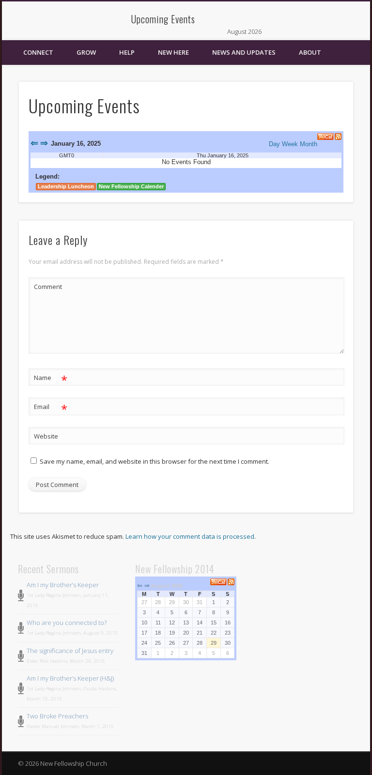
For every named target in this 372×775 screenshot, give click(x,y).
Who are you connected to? (67, 622)
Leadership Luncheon (66, 186)
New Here (173, 52)
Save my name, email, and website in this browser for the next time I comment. (154, 461)
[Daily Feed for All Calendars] (338, 136)
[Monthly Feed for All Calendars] (231, 581)
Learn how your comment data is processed (189, 536)
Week (290, 144)
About (310, 52)
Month (308, 144)
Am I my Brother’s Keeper (63, 584)
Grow (86, 52)
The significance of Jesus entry (70, 650)
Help (127, 52)
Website (46, 436)
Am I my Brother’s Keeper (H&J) (70, 678)
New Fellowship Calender (131, 186)
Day (274, 144)
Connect (38, 52)
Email (50, 408)
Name (50, 379)
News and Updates (244, 52)
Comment (48, 286)
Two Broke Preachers (57, 716)
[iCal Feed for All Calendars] (326, 136)
